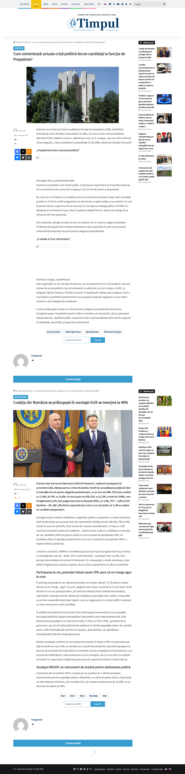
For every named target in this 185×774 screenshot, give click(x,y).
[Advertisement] (155, 231)
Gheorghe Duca (74, 331)
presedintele (93, 331)
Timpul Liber (89, 4)
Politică (36, 4)
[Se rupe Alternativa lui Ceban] (164, 159)
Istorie (54, 4)
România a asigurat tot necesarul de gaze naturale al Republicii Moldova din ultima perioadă (146, 101)
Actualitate (24, 4)
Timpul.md (22, 130)
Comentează (72, 379)
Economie (76, 4)
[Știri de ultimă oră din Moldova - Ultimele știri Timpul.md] (92, 22)
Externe (64, 4)
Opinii (45, 4)
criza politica (54, 331)
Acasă (18, 42)
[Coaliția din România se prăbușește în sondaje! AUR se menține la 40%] (164, 52)
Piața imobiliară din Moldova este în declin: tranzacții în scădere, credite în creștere (146, 121)
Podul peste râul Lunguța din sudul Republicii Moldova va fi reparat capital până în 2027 (146, 174)
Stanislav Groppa (113, 331)
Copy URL (98, 340)
